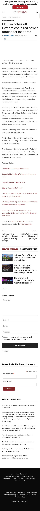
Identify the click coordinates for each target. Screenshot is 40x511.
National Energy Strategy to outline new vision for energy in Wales (25, 257)
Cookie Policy (20, 497)
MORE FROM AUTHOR (28, 249)
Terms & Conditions (26, 495)
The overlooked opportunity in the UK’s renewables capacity (24, 280)
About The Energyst (28, 478)
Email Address (8, 374)
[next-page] (7, 288)
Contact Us (16, 478)
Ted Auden (6, 456)
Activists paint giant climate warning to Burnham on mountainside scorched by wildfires (25, 269)
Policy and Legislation (14, 17)
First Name (7, 381)
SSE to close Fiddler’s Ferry (12, 188)
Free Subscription (22, 474)
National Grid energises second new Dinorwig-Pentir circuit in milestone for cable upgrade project (18, 428)
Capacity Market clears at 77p (13, 182)
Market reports (27, 476)
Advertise (6, 478)
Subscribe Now (20, 7)
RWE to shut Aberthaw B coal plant (15, 169)
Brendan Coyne (9, 35)
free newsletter (26, 224)
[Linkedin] (15, 480)
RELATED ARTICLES (10, 249)
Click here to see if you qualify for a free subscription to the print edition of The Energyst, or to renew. (19, 213)
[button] (20, 4)
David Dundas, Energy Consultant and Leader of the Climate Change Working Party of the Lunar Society (18, 414)
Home (4, 17)
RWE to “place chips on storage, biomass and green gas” (29, 236)
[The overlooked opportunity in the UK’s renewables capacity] (7, 280)
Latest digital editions (13, 476)
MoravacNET (24, 501)
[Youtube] (24, 480)
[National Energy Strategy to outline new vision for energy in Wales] (7, 257)
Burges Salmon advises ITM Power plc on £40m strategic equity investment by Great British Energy (18, 419)
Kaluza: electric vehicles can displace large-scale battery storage (10, 237)
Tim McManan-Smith (9, 442)
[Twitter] (20, 480)
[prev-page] (3, 288)
